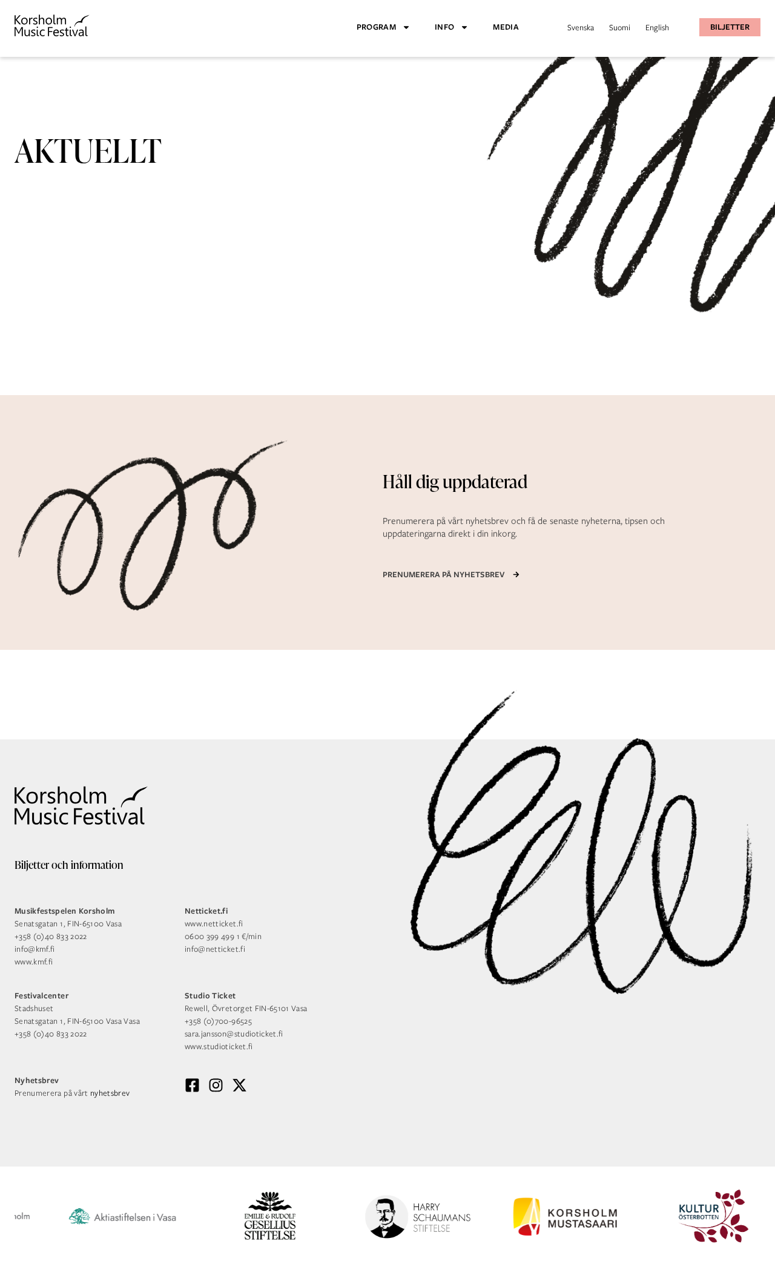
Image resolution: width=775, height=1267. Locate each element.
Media (506, 27)
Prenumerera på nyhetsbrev (443, 574)
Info (444, 27)
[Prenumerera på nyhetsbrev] (516, 574)
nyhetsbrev (110, 1093)
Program (376, 27)
